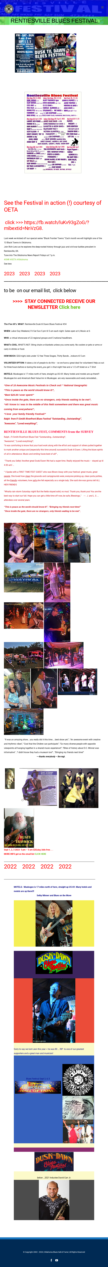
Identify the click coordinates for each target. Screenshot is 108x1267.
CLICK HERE (40, 854)
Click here (69, 307)
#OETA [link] (13, 259)
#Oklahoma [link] (22, 259)
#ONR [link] (6, 259)
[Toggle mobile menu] (102, 7)
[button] (54, 264)
